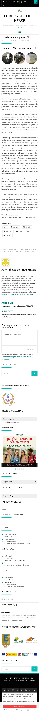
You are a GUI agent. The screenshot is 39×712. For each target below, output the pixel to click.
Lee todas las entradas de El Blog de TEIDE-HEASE (18, 294)
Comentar (30, 349)
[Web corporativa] (3, 5)
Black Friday (18, 251)
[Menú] (19, 31)
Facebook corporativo (12, 515)
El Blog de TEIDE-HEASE (11, 41)
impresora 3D (27, 251)
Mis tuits (4, 509)
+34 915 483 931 (9, 582)
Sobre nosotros (30, 249)
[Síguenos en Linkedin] (25, 2)
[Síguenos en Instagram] (10, 2)
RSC (27, 681)
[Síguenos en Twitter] (3, 2)
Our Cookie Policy (30, 701)
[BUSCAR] (35, 373)
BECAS (32, 681)
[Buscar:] (17, 373)
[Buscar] (36, 2)
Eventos (17, 678)
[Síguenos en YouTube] (21, 2)
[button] (7, 58)
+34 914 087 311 (9, 539)
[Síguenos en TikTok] (14, 2)
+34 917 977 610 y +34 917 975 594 (14, 560)
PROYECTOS (8, 681)
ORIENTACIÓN (19, 681)
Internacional (27, 678)
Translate (17, 422)
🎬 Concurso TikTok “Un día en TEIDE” (19, 465)
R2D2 (33, 251)
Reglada (9, 678)
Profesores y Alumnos (17, 249)
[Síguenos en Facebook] (7, 2)
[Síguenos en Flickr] (18, 2)
